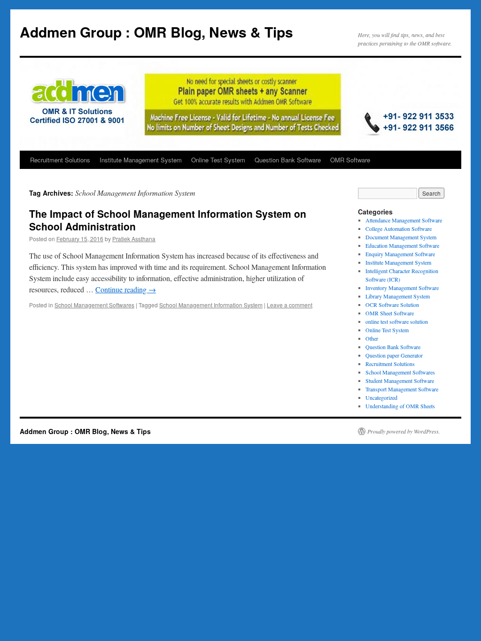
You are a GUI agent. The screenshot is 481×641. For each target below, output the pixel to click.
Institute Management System (141, 159)
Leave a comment (289, 305)
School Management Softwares (94, 305)
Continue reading (125, 289)
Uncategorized (381, 397)
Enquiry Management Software (400, 254)
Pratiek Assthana (133, 239)
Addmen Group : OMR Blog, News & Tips (156, 32)
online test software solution (396, 321)
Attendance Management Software (403, 220)
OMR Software (350, 159)
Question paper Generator (394, 355)
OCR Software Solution (392, 304)
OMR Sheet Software (389, 313)
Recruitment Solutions (60, 159)
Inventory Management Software (402, 287)
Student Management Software (399, 380)
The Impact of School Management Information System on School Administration (167, 219)
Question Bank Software (288, 159)
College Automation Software (398, 228)
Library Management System (397, 296)
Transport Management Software (401, 389)
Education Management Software (402, 245)
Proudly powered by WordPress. (403, 431)
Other (371, 338)
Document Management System (400, 237)
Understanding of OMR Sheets (400, 406)
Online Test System (218, 159)
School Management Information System (211, 305)
